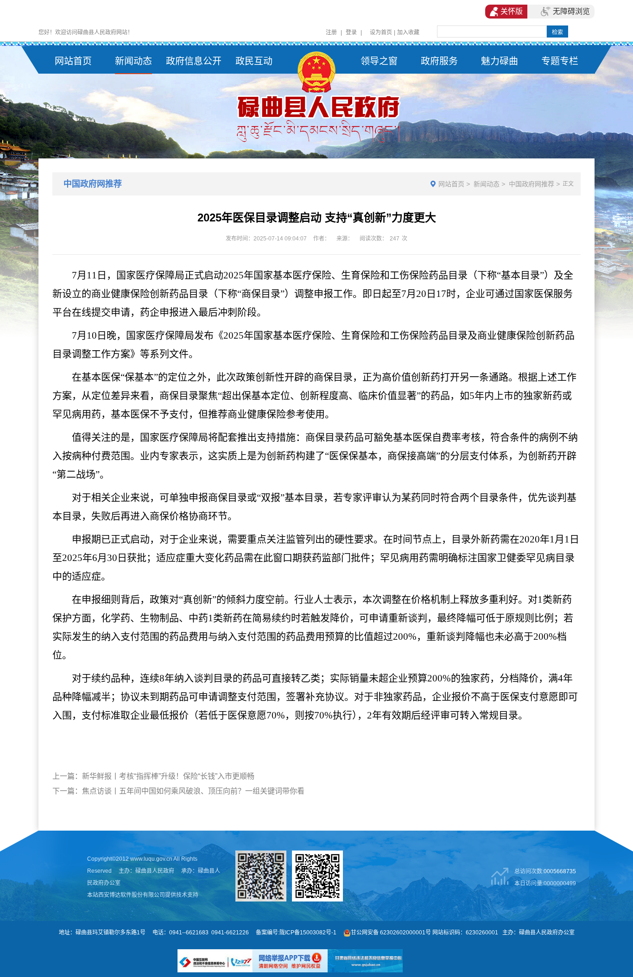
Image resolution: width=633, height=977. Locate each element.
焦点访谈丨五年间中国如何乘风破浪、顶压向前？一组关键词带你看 (193, 791)
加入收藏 (408, 32)
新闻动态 (487, 184)
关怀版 (511, 11)
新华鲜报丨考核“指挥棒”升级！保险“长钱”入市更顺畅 (168, 776)
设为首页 (381, 32)
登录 (351, 32)
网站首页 (451, 184)
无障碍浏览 (571, 11)
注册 (331, 32)
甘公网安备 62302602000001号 (391, 932)
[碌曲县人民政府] (316, 97)
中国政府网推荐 (531, 184)
